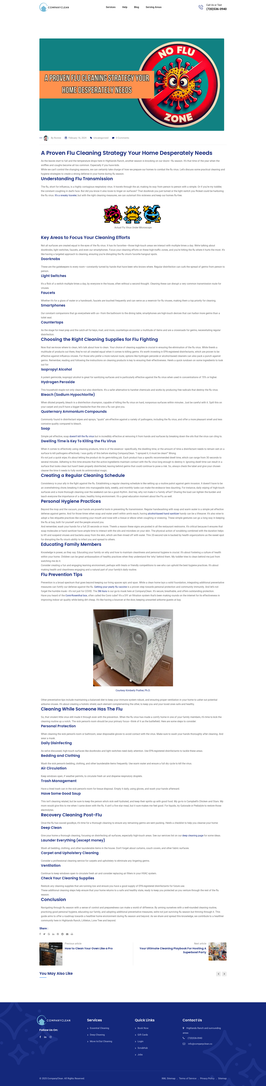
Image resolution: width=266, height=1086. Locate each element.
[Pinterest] (59, 934)
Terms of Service (187, 1078)
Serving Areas (153, 7)
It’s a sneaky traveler (66, 195)
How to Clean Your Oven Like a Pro (89, 948)
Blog (136, 7)
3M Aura (102, 591)
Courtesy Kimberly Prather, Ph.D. (133, 690)
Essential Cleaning (99, 1028)
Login (140, 1041)
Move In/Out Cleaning (101, 1041)
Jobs (140, 1054)
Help (124, 7)
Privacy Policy (207, 1078)
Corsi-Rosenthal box (76, 595)
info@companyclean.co (200, 1043)
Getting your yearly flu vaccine (110, 586)
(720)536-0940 (216, 9)
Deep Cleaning (97, 1034)
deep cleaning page (192, 835)
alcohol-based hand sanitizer (163, 513)
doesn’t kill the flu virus (81, 436)
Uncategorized (101, 138)
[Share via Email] (68, 934)
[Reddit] (63, 934)
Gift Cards (143, 1034)
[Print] (72, 934)
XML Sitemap (168, 1078)
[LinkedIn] (54, 934)
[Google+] (50, 934)
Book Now (143, 1028)
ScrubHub (143, 1048)
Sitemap (222, 1078)
